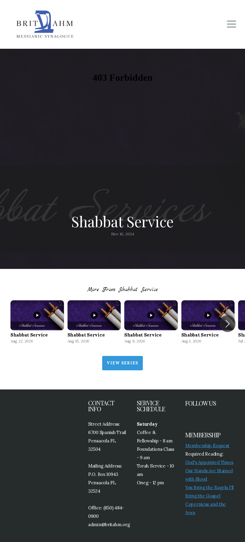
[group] (37, 323)
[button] (227, 323)
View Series (122, 363)
